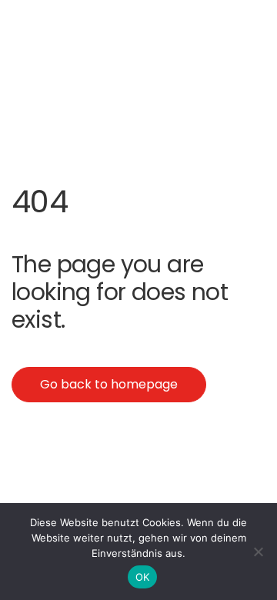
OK (142, 577)
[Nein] (257, 551)
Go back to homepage (109, 384)
